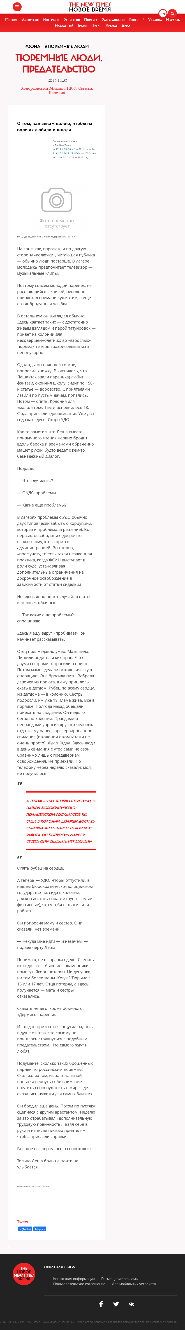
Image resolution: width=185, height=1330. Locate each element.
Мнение (11, 19)
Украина (155, 19)
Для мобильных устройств (134, 1283)
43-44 (77, 153)
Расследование (113, 19)
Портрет (90, 19)
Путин (96, 25)
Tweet (22, 1221)
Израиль (173, 19)
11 (56, 157)
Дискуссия (30, 19)
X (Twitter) (25, 1229)
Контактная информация (74, 1278)
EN (163, 14)
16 (60, 157)
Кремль (112, 25)
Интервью (51, 19)
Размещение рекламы (120, 1278)
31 (68, 157)
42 (73, 149)
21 (64, 157)
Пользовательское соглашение (79, 1283)
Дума (126, 25)
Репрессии (71, 19)
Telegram (40, 1229)
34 (72, 157)
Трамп (82, 25)
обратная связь (59, 1267)
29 (61, 149)
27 (57, 149)
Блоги (134, 19)
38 (69, 149)
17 (59, 153)
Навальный (64, 25)
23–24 (65, 153)
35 (65, 149)
